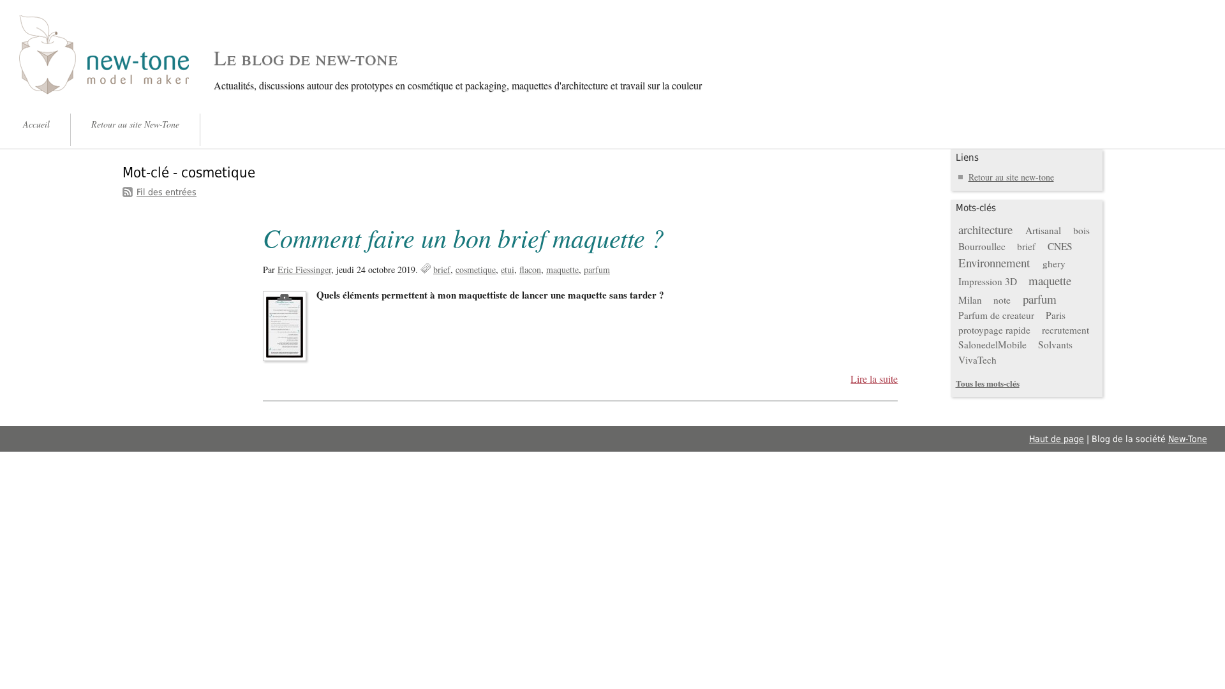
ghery (1054, 263)
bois (1081, 230)
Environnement (994, 262)
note (1002, 299)
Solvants (1055, 344)
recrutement (1065, 329)
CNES (1060, 246)
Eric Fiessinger (304, 269)
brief (441, 269)
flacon (530, 269)
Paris (1055, 315)
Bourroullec (982, 246)
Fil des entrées (167, 192)
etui (507, 269)
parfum (597, 269)
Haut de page (1056, 439)
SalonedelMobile (992, 344)
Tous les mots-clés (988, 383)
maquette (562, 269)
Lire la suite (874, 379)
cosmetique (476, 269)
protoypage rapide (994, 329)
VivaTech (977, 359)
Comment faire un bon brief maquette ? (463, 237)
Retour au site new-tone (1011, 177)
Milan (970, 299)
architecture (985, 229)
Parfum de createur (996, 315)
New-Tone (1187, 439)
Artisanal (1043, 230)
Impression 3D (987, 281)
